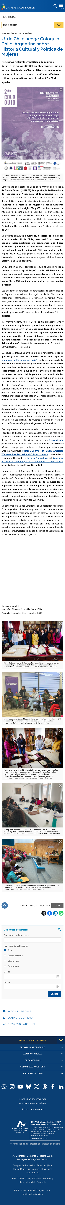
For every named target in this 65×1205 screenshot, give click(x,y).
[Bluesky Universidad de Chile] (28, 1086)
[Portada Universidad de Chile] (19, 6)
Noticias (9, 17)
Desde (7, 971)
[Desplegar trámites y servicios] (61, 1040)
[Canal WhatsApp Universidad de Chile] (4, 1086)
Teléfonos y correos (42, 1178)
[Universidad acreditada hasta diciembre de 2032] (37, 1129)
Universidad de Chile (30, 1190)
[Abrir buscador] (55, 6)
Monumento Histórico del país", (19, 359)
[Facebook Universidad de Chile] (53, 1086)
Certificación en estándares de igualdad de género (35, 1143)
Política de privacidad (32, 1193)
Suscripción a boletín (21, 1024)
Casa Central (41, 1159)
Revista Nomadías (37, 457)
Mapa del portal (27, 1182)
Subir (5, 905)
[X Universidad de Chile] (36, 1086)
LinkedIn (55, 913)
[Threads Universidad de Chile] (45, 1086)
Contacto (41, 1182)
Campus (17, 1165)
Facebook (49, 913)
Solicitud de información (33, 1109)
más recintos (32, 1172)
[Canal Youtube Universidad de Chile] (20, 1086)
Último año (13, 966)
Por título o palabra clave (16, 935)
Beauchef (41, 1165)
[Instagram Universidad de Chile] (12, 1086)
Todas (10, 950)
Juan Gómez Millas (36, 1168)
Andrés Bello (28, 1165)
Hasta (7, 982)
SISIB (16, 1190)
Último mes (13, 961)
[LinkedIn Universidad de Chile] (61, 1086)
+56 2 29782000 (21, 1178)
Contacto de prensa (20, 1018)
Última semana (15, 955)
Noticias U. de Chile (19, 1011)
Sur (49, 1168)
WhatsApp (61, 913)
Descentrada (56, 439)
